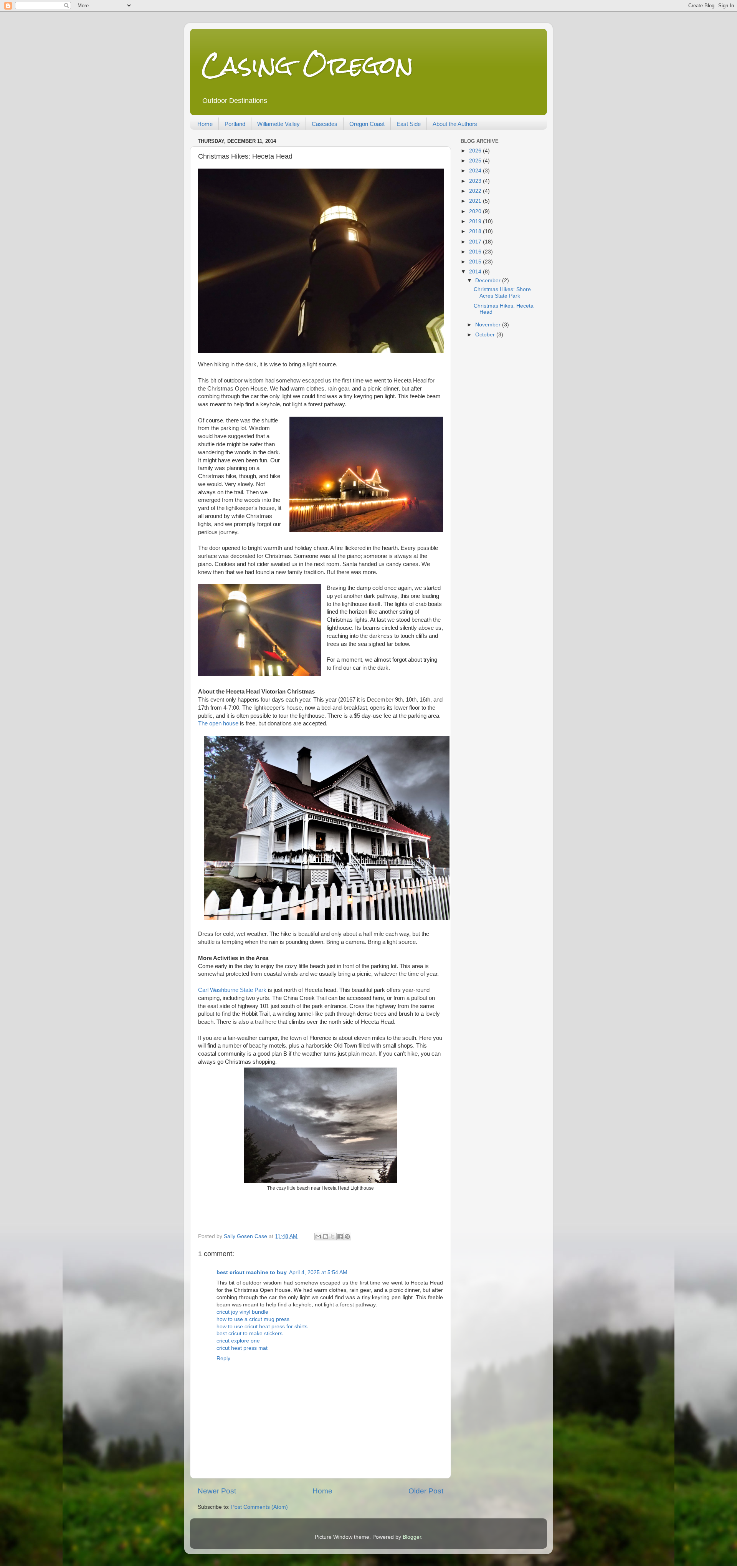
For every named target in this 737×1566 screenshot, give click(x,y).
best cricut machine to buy (251, 1272)
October (485, 335)
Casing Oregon (307, 65)
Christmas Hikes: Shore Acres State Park (502, 292)
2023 (476, 181)
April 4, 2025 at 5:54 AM (318, 1272)
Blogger (412, 1537)
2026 (476, 151)
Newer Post (217, 1491)
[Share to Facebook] (340, 1236)
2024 (476, 171)
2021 (476, 201)
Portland (235, 124)
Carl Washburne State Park (232, 990)
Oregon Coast (367, 124)
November (488, 325)
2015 (476, 262)
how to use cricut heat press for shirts (261, 1326)
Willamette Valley (278, 124)
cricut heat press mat (242, 1348)
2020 (476, 211)
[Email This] (318, 1236)
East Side (409, 124)
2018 (476, 231)
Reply (223, 1358)
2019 (476, 221)
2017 (476, 242)
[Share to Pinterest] (347, 1236)
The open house (218, 723)
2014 (476, 272)
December (488, 280)
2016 (476, 252)
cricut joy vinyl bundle (242, 1312)
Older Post (425, 1491)
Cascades (324, 124)
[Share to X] (333, 1236)
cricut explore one (238, 1341)
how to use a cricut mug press (252, 1319)
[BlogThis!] (325, 1236)
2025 (476, 161)
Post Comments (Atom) (259, 1507)
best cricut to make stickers (249, 1333)
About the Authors (455, 124)
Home (205, 124)
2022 (476, 191)
